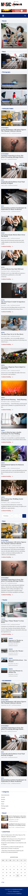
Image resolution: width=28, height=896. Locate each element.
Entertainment (5, 127)
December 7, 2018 (5, 305)
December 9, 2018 (5, 238)
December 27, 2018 (13, 674)
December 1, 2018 (5, 502)
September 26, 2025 (6, 133)
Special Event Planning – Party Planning (14, 399)
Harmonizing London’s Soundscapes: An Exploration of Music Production (13, 208)
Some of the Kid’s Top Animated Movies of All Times (15, 43)
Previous (6, 516)
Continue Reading (6, 246)
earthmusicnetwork (18, 46)
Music (4, 51)
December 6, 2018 (5, 336)
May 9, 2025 (4, 159)
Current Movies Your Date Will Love (12, 269)
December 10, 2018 (8, 46)
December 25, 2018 (6, 103)
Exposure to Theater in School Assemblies (16, 641)
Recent (4, 813)
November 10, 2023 (5, 211)
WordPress (19, 893)
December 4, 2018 (5, 401)
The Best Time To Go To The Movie (12, 334)
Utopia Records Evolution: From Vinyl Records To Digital (12, 64)
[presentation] (23, 21)
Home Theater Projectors (10, 86)
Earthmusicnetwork (17, 889)
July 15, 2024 (5, 67)
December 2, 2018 (5, 468)
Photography (6, 72)
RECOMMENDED (6, 681)
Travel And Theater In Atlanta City (15, 671)
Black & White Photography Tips (12, 102)
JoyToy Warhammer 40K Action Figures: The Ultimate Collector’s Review (13, 130)
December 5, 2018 (5, 370)
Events (3, 365)
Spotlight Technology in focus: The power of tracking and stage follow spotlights (12, 157)
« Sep (2, 882)
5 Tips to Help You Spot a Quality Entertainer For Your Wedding (11, 433)
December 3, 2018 (5, 436)
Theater (12, 84)
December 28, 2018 (13, 663)
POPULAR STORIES (7, 108)
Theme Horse (16, 891)
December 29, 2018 (13, 653)
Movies (4, 21)
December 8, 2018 (5, 271)
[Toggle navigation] (3, 16)
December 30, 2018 (13, 644)
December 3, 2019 (5, 624)
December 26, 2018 (6, 87)
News (4, 521)
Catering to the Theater (16, 651)
